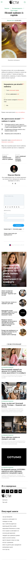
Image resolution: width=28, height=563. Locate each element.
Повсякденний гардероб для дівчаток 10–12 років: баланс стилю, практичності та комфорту (12, 273)
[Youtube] (20, 491)
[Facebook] (12, 183)
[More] (26, 63)
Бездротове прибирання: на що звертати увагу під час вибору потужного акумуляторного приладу (10, 332)
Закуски (7, 8)
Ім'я (5, 213)
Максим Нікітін (11, 20)
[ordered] (14, 207)
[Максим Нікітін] (14, 169)
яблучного (20, 99)
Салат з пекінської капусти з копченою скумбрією (20, 158)
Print (23, 84)
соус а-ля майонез (20, 112)
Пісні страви (14, 10)
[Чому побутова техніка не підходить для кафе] (22, 303)
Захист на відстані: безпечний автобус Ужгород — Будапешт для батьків (9, 293)
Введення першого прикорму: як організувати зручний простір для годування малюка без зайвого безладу (9, 322)
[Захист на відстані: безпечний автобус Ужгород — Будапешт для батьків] (22, 293)
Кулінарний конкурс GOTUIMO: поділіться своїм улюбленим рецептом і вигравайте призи (9, 313)
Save (23, 63)
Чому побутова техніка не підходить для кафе (9, 302)
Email (6, 218)
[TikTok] (16, 491)
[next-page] (24, 254)
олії (18, 94)
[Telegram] (11, 491)
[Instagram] (15, 183)
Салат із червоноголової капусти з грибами (7, 158)
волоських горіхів (14, 90)
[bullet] (16, 207)
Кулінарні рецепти (17, 8)
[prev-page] (21, 254)
